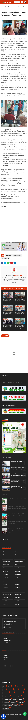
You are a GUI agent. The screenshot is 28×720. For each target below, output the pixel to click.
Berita (14, 686)
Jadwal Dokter (6, 693)
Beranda (2, 6)
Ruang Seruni (5, 597)
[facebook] (2, 263)
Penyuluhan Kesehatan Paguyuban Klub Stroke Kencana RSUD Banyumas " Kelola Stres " (17, 530)
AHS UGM (6, 642)
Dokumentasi (11, 689)
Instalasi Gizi (17, 557)
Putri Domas (14, 702)
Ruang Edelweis (18, 574)
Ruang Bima (5, 571)
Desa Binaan (20, 686)
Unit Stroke (17, 604)
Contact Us (6, 657)
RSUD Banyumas (18, 714)
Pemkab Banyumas (7, 640)
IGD (15, 551)
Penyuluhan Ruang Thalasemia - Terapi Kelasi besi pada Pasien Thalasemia (8, 301)
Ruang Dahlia (5, 574)
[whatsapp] (8, 263)
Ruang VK (5, 600)
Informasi (22, 689)
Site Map (5, 638)
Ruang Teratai (17, 597)
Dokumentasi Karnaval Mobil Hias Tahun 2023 (18, 481)
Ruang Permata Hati (7, 594)
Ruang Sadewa (18, 594)
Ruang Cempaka (18, 571)
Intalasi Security (6, 564)
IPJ (3, 554)
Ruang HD (17, 581)
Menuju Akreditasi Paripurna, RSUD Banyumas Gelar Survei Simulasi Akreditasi (16, 516)
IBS (3, 551)
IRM (15, 554)
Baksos (5, 686)
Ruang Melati (5, 587)
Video (20, 705)
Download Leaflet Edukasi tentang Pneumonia (13, 202)
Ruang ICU (5, 584)
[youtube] (19, 717)
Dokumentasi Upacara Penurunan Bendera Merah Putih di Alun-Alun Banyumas (18, 487)
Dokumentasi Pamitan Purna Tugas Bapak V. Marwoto (17, 468)
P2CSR (4, 567)
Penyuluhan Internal (17, 255)
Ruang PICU (5, 590)
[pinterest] (11, 263)
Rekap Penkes (22, 702)
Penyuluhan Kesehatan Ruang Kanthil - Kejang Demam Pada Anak (20, 300)
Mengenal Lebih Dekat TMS (17, 461)
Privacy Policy (6, 659)
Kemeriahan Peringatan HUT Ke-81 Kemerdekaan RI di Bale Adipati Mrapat (17, 507)
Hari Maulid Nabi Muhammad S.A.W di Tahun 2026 (17, 500)
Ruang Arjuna (17, 567)
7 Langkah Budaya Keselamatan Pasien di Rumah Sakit (17, 522)
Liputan (13, 693)
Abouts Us (6, 653)
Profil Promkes (6, 636)
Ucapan (16, 705)
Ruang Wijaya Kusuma (19, 600)
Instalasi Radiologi (6, 561)
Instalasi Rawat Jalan (19, 561)
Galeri (16, 689)
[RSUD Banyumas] (7, 3)
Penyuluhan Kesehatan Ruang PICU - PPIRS (8, 326)
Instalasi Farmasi (6, 557)
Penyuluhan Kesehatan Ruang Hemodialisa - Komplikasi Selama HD (8, 314)
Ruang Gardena (18, 577)
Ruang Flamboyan (8, 6)
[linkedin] (14, 263)
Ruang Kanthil (17, 584)
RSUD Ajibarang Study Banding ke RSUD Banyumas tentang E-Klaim (18, 474)
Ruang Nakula (17, 587)
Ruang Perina (17, 590)
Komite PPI (17, 564)
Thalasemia (5, 604)
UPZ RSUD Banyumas (7, 705)
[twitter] (5, 263)
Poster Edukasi (6, 702)
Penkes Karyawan (7, 696)
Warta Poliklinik (6, 708)
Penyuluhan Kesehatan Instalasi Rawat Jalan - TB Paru (20, 314)
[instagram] (17, 717)
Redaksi (5, 655)
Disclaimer (6, 662)
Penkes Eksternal (20, 693)
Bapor (9, 686)
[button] (3, 716)
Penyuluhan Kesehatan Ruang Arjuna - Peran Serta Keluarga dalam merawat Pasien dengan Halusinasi (20, 327)
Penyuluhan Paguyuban (18, 699)
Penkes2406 (8, 255)
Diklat (4, 689)
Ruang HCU (5, 581)
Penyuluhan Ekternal (16, 696)
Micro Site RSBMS (7, 645)
